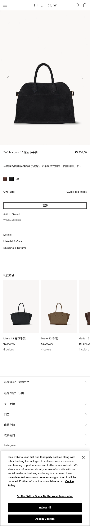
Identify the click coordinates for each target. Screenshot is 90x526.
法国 (21, 393)
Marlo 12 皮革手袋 (14, 338)
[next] (82, 77)
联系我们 (9, 435)
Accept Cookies (45, 519)
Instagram (9, 445)
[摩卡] (5, 179)
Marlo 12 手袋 (49, 338)
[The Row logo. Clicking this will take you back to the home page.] (45, 5)
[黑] (11, 179)
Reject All (45, 507)
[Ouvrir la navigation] (5, 5)
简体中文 (23, 382)
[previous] (8, 77)
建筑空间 (9, 424)
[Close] (83, 457)
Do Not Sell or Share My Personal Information (45, 496)
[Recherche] (78, 5)
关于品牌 (9, 403)
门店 (6, 414)
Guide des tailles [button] (77, 191)
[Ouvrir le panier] (85, 5)
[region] (45, 488)
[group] (45, 77)
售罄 (45, 205)
